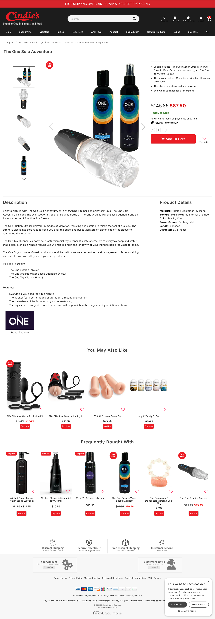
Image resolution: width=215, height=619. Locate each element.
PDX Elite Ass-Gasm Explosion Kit (25, 416)
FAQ (150, 578)
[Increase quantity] (164, 130)
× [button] (208, 581)
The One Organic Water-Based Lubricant (124, 499)
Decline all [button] (198, 604)
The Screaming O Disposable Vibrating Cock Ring (159, 500)
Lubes (177, 32)
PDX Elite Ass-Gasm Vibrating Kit (66, 416)
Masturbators (54, 42)
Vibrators (44, 32)
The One (24, 332)
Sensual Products (156, 32)
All (207, 32)
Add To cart (175, 139)
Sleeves (69, 42)
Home (8, 32)
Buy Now (25, 426)
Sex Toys (193, 32)
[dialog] (188, 597)
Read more (190, 598)
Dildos (60, 32)
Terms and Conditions (112, 578)
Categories (9, 42)
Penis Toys (77, 32)
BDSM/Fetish (132, 32)
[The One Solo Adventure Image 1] (97, 126)
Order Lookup (60, 578)
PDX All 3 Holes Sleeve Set (107, 416)
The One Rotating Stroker (193, 498)
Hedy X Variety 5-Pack (149, 416)
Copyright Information (135, 578)
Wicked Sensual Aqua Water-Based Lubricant (21, 499)
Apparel (114, 32)
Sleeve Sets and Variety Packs (92, 42)
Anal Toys (96, 32)
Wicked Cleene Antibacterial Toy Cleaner (56, 499)
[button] (143, 126)
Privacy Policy (75, 578)
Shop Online (25, 32)
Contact (157, 578)
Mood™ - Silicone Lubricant (90, 498)
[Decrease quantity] (153, 130)
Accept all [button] (177, 604)
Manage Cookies (92, 578)
